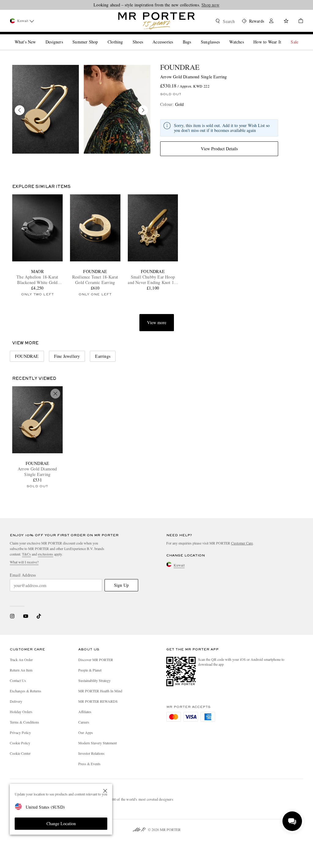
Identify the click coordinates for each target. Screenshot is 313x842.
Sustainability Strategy (94, 680)
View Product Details (219, 149)
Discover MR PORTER (95, 659)
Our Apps (85, 732)
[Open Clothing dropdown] (125, 36)
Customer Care (242, 543)
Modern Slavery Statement (97, 742)
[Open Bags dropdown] (193, 36)
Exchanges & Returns (25, 690)
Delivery (16, 701)
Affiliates (84, 711)
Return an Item (21, 670)
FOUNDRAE (180, 67)
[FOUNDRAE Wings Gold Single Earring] (45, 109)
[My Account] (271, 21)
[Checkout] (298, 21)
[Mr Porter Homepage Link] (156, 20)
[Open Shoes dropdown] (145, 36)
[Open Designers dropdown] (65, 36)
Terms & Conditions (24, 722)
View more (156, 322)
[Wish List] (286, 21)
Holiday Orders (21, 711)
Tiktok (38, 616)
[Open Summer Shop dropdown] (100, 36)
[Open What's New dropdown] (38, 36)
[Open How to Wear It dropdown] (283, 36)
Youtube (25, 616)
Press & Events (89, 763)
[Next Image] (143, 110)
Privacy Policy (20, 732)
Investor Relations (91, 753)
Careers (83, 722)
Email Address (23, 575)
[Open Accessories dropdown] (175, 36)
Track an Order (21, 659)
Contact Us (18, 680)
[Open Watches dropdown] (246, 36)
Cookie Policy (20, 742)
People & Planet (89, 670)
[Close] (105, 791)
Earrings (102, 356)
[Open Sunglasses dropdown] (222, 36)
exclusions (45, 554)
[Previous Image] (19, 110)
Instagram (12, 616)
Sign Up (121, 585)
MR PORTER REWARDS (98, 701)
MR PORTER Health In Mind (100, 690)
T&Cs (26, 554)
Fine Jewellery (67, 356)
